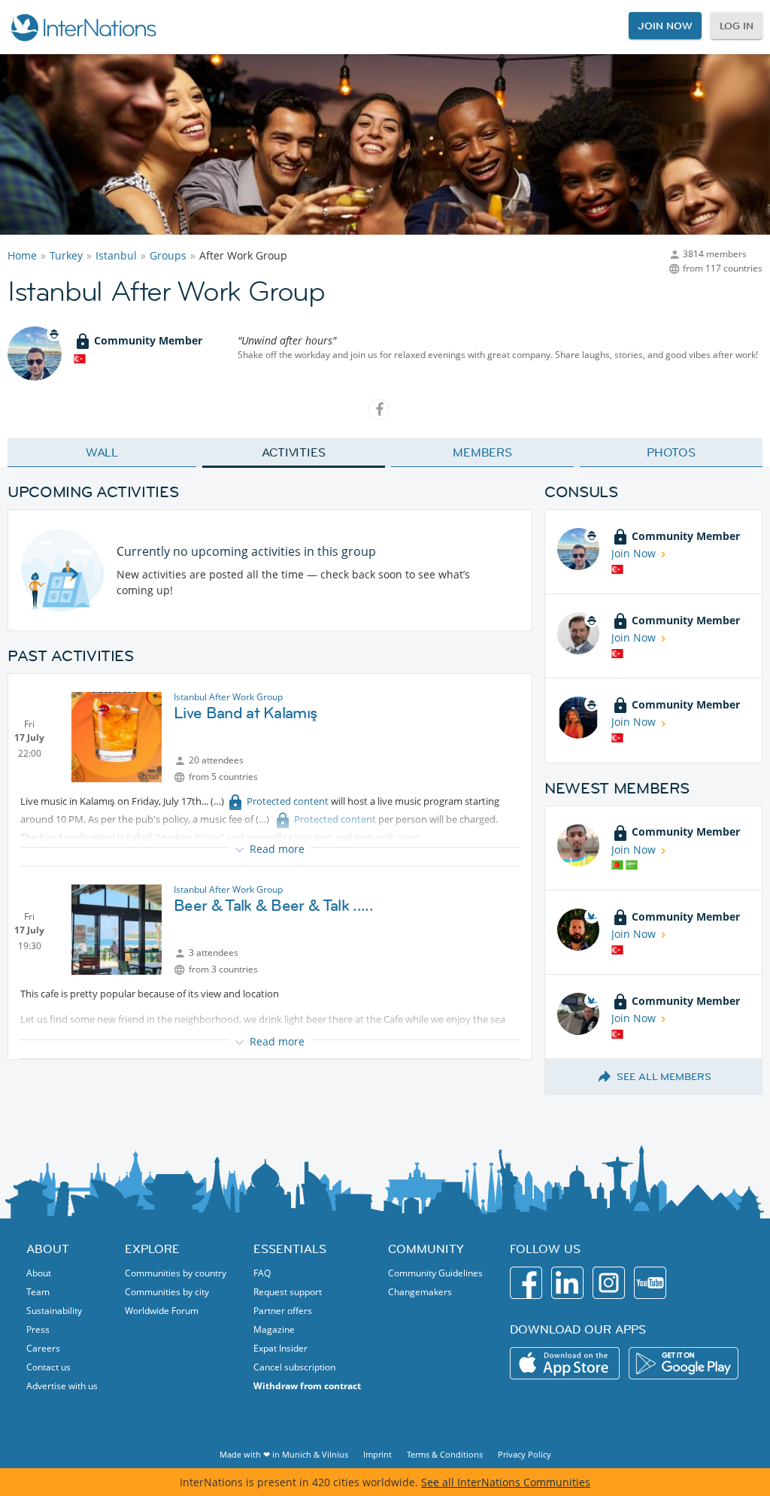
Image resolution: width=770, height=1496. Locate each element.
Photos (671, 452)
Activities (294, 452)
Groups (168, 255)
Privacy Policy (524, 1454)
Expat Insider (280, 1348)
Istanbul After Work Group (228, 696)
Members (482, 452)
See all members (664, 1076)
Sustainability (54, 1310)
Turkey (66, 255)
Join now (665, 25)
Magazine (274, 1329)
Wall (102, 452)
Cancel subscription (294, 1367)
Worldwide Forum (162, 1310)
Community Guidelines (435, 1273)
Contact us (48, 1367)
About (38, 1273)
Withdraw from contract (307, 1385)
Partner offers (282, 1310)
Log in (736, 25)
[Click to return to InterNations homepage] (83, 27)
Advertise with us (62, 1385)
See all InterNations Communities (505, 1482)
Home (22, 255)
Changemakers (420, 1291)
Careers (43, 1348)
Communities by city (167, 1291)
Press (38, 1329)
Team (38, 1291)
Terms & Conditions (445, 1454)
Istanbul (116, 255)
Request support (287, 1291)
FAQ (262, 1273)
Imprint (377, 1454)
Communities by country (175, 1273)
